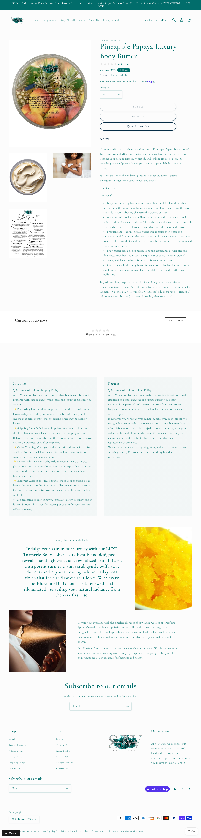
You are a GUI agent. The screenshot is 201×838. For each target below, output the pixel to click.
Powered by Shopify (49, 831)
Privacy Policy (16, 756)
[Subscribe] (127, 706)
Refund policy (16, 750)
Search (12, 739)
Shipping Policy (17, 762)
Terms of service (98, 831)
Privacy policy (82, 831)
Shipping (104, 75)
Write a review (175, 320)
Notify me (138, 116)
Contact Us (14, 768)
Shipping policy (115, 831)
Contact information (134, 831)
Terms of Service (17, 744)
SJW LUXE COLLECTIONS (28, 831)
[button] (72, 20)
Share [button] (106, 138)
